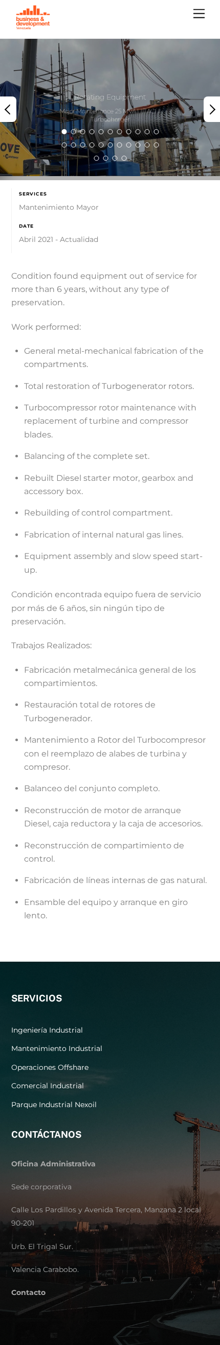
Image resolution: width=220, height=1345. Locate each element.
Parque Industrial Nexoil (54, 1104)
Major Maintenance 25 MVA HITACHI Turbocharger (110, 115)
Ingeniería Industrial (47, 1030)
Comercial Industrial (47, 1085)
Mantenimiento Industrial (56, 1048)
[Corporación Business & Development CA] (33, 28)
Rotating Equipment (110, 97)
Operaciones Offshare (50, 1067)
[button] (8, 109)
